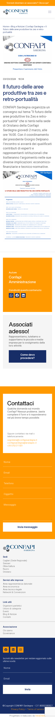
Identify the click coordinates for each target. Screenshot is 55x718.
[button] (49, 11)
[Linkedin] (13, 650)
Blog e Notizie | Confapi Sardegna (27, 26)
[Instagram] (20, 650)
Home (6, 26)
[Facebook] (6, 650)
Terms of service (35, 709)
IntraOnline (40, 715)
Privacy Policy (18, 709)
